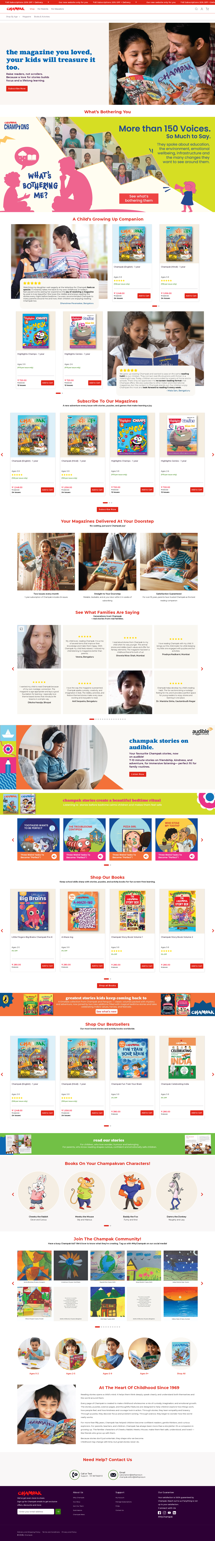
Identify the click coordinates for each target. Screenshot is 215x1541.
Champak (28, 1535)
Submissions (77, 1510)
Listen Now (137, 774)
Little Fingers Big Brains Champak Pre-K (32, 937)
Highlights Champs (30, 354)
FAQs (118, 1506)
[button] (195, 9)
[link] (107, 164)
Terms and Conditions (51, 1532)
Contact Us (120, 1510)
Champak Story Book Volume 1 (127, 937)
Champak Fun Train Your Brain (126, 1084)
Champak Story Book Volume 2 (177, 937)
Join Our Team (78, 1506)
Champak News (79, 1514)
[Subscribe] (58, 1511)
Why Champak (78, 1497)
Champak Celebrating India (175, 1084)
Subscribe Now (17, 88)
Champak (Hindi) (173, 267)
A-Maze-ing (67, 937)
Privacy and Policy (69, 1532)
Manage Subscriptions (124, 1502)
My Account (120, 1497)
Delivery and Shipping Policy (28, 1532)
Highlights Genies (77, 354)
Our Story (76, 1502)
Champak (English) (127, 267)
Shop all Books (107, 985)
